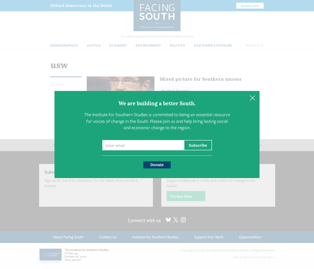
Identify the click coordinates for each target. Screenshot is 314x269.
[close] (252, 98)
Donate (157, 164)
